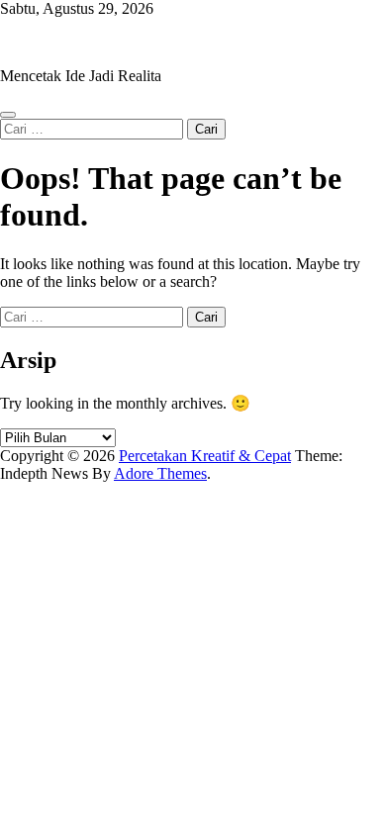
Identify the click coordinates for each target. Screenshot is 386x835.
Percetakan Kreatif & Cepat (86, 42)
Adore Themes (160, 473)
